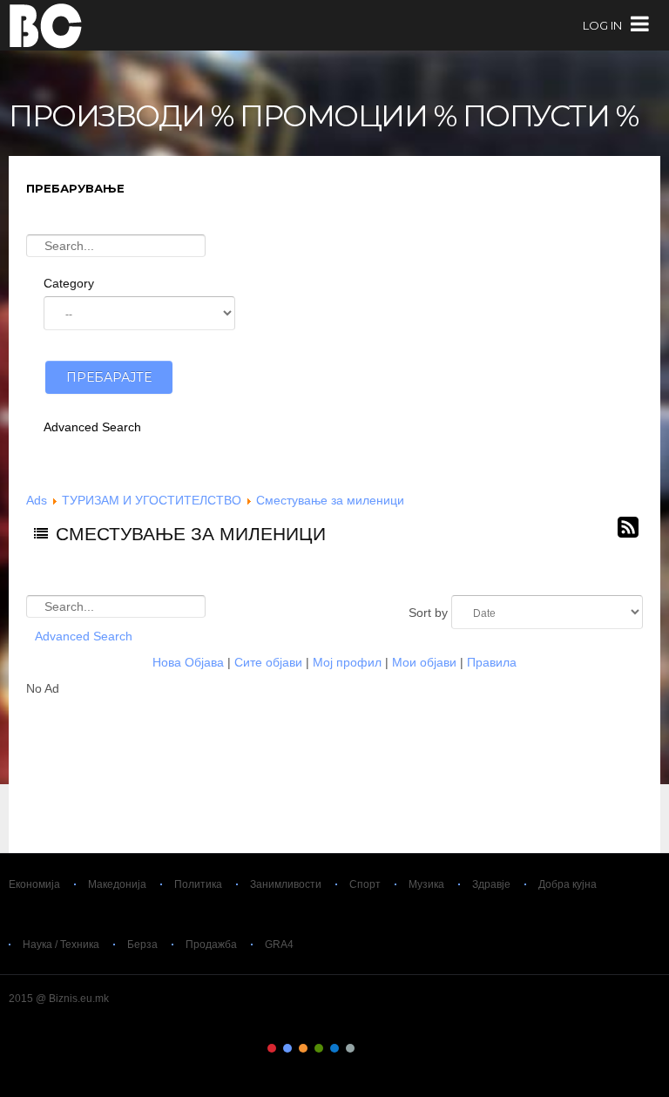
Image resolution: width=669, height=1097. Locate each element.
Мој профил (347, 662)
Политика (198, 884)
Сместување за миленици (330, 500)
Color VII (366, 1048)
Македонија (117, 884)
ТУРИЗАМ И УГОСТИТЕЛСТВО (151, 500)
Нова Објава (188, 662)
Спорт (365, 884)
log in (602, 25)
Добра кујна (567, 884)
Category (69, 283)
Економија (34, 884)
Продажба (211, 944)
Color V (334, 1048)
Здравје (491, 884)
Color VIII (381, 1048)
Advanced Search (92, 427)
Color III (303, 1048)
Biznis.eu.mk (46, 25)
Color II (287, 1048)
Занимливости (285, 884)
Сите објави (268, 662)
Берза (142, 944)
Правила (492, 662)
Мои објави (424, 662)
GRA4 (279, 944)
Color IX (397, 1048)
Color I (271, 1048)
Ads (36, 500)
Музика (426, 884)
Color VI (350, 1048)
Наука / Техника (61, 944)
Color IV (318, 1048)
